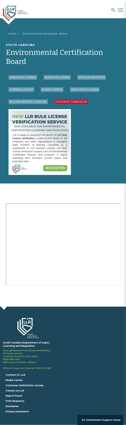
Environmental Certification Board (45, 33)
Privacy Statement (17, 411)
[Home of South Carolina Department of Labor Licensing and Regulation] (15, 13)
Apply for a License (85, 89)
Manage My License (22, 77)
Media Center (14, 380)
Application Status (91, 77)
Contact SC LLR (15, 374)
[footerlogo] (30, 328)
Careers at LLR (15, 390)
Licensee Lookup (21, 89)
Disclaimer (12, 406)
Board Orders (52, 89)
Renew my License (57, 77)
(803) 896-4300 (11, 359)
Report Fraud (14, 395)
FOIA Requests (15, 401)
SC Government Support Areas (101, 419)
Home (13, 33)
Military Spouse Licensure (28, 101)
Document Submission (71, 101)
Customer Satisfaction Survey (24, 385)
